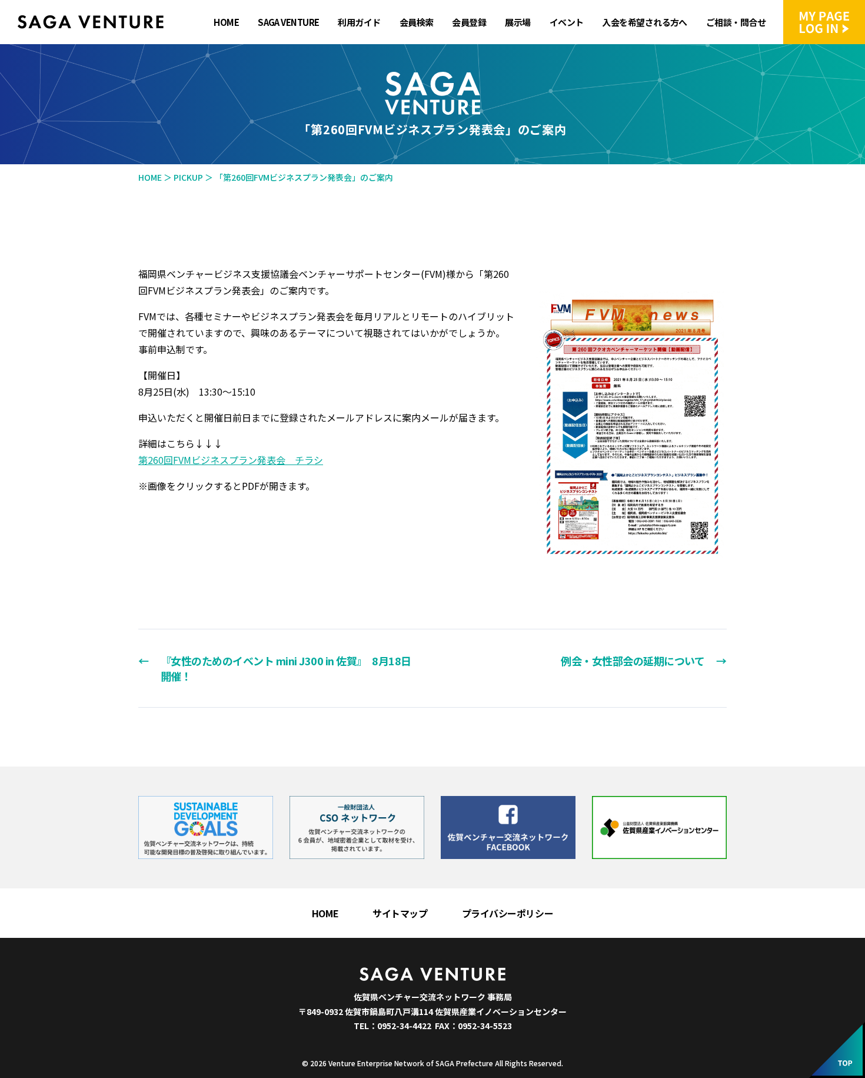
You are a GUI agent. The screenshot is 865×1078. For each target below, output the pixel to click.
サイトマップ (399, 913)
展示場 (517, 22)
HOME (226, 22)
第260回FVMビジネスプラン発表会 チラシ (230, 460)
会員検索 (417, 22)
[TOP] (837, 1050)
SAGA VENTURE (288, 22)
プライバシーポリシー (508, 913)
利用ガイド (359, 22)
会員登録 (469, 22)
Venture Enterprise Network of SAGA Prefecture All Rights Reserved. (445, 1063)
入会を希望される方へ (644, 22)
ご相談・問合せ (736, 22)
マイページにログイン (824, 22)
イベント (567, 22)
